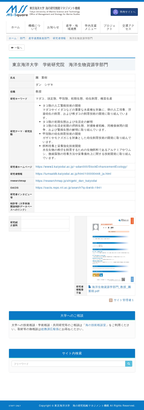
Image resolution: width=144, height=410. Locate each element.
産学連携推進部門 (39, 38)
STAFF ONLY (15, 406)
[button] (34, 27)
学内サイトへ (128, 11)
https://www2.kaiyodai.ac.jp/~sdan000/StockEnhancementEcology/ (81, 166)
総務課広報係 (50, 329)
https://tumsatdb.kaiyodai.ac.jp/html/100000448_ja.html (73, 174)
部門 (22, 38)
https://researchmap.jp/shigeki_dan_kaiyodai (66, 181)
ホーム (13, 38)
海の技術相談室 (95, 325)
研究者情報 (59, 38)
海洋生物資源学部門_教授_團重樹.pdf (109, 289)
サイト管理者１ (123, 300)
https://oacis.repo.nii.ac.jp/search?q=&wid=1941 (69, 187)
